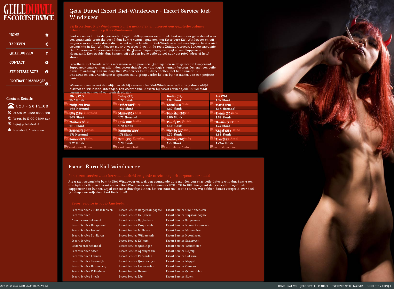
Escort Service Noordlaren (183, 235)
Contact (17, 62)
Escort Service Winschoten (183, 246)
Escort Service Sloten (180, 276)
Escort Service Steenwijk (88, 261)
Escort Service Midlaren (134, 230)
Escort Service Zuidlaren (88, 235)
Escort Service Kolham (134, 241)
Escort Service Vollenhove (88, 271)
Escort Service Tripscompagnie (186, 215)
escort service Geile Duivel (180, 88)
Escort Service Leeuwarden (136, 266)
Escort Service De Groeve (135, 215)
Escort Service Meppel (180, 261)
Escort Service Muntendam (184, 230)
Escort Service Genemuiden (184, 271)
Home (14, 34)
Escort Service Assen (85, 251)
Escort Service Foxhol (86, 230)
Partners (358, 286)
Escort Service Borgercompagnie (140, 210)
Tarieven (17, 43)
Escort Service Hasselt (133, 271)
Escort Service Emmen (86, 256)
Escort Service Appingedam (137, 251)
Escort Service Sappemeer (183, 220)
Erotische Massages (27, 80)
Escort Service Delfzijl (180, 251)
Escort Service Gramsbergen (137, 261)
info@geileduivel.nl (26, 124)
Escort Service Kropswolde (136, 225)
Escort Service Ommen (181, 266)
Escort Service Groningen (135, 246)
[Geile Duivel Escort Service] (28, 5)
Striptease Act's (23, 71)
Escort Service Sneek (85, 276)
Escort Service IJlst (131, 276)
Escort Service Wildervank (136, 235)
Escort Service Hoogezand (89, 225)
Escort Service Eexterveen (182, 241)
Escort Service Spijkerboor (136, 220)
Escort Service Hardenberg (89, 266)
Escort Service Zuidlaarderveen (92, 210)
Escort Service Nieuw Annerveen (187, 225)
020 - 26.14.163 (32, 106)
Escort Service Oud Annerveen (186, 210)
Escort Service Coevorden (135, 256)
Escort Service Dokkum (181, 256)
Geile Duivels (21, 53)
